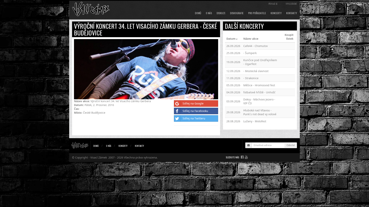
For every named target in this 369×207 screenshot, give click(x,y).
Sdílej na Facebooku (195, 111)
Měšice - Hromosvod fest (259, 85)
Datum (230, 38)
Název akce (250, 38)
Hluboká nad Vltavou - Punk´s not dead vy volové (259, 112)
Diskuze (221, 13)
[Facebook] (242, 157)
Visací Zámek (98, 157)
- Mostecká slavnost (255, 71)
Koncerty (276, 13)
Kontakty (291, 13)
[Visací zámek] (91, 9)
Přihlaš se (273, 3)
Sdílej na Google (193, 103)
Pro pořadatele (257, 13)
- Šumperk (250, 53)
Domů (198, 13)
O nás (209, 13)
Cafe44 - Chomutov (255, 46)
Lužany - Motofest (254, 121)
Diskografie (237, 13)
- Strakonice (250, 78)
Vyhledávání (291, 3)
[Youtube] (246, 157)
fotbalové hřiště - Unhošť (259, 92)
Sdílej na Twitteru (194, 118)
